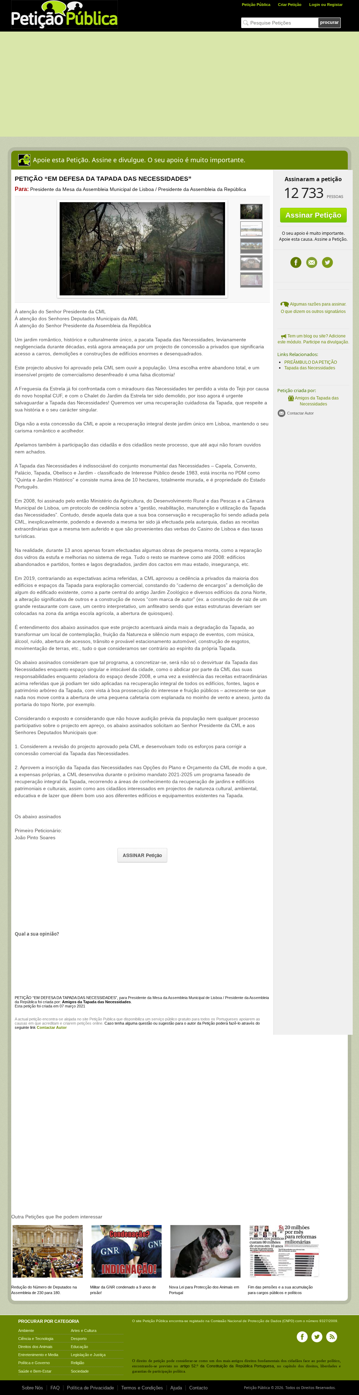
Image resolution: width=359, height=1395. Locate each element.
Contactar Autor (300, 413)
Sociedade (80, 1371)
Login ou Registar (326, 4)
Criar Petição (290, 4)
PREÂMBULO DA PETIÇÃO (310, 362)
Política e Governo (34, 1363)
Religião (77, 1363)
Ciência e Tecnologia (35, 1338)
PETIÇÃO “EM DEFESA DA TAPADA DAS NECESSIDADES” (66, 998)
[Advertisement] (179, 84)
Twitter (327, 262)
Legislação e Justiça (88, 1355)
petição (35, 1019)
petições (84, 1023)
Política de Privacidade (90, 1387)
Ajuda (176, 1387)
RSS (331, 1336)
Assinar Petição (313, 215)
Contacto (198, 1387)
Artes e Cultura (83, 1330)
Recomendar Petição (311, 262)
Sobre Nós (32, 1387)
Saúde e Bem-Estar (35, 1371)
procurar (329, 22)
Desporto (79, 1338)
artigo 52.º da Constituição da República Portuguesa (227, 1366)
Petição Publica (102, 1019)
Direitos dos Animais (35, 1347)
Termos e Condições (142, 1387)
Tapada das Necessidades (309, 367)
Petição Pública (256, 4)
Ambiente (26, 1330)
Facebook (296, 262)
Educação (79, 1347)
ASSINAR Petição (142, 855)
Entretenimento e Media (38, 1355)
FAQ (55, 1387)
